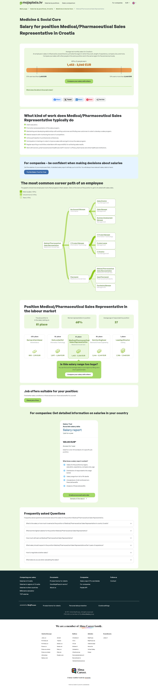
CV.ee (74, 643)
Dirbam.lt (75, 646)
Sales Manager (102, 209)
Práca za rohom (46, 649)
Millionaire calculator (27, 591)
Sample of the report (77, 498)
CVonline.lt (75, 638)
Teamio (59, 640)
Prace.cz (44, 646)
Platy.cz (59, 649)
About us (53, 587)
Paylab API (83, 587)
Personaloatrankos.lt (78, 655)
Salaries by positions (52, 3)
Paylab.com (60, 655)
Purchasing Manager (104, 285)
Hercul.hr (90, 646)
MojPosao (90, 638)
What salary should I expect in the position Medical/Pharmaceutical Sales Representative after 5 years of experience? (64, 545)
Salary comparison (68, 3)
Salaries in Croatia (26, 581)
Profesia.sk (45, 640)
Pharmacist (74, 277)
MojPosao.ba (91, 640)
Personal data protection (78, 606)
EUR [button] (126, 3)
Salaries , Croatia (41, 9)
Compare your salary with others (79, 81)
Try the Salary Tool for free (36, 172)
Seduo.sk (59, 646)
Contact (113, 581)
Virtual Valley (91, 649)
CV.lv (73, 640)
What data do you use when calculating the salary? (42, 560)
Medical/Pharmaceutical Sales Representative (52, 244)
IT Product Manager (77, 243)
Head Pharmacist (103, 277)
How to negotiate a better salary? (37, 552)
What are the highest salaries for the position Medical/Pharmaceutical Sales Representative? (56, 531)
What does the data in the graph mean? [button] (39, 90)
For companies (117, 3)
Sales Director (102, 201)
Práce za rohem (46, 652)
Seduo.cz (59, 643)
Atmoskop (44, 655)
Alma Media (86, 614)
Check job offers (33, 400)
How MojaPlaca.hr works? (59, 584)
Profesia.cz (45, 643)
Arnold (59, 638)
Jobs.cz (44, 638)
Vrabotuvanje (91, 643)
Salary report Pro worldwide (90, 581)
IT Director (100, 252)
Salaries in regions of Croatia (30, 584)
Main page (23, 9)
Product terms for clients (59, 581)
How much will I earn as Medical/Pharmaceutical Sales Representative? (49, 538)
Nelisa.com (45, 658)
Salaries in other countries (29, 587)
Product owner (102, 243)
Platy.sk (59, 652)
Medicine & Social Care (64, 9)
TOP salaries (24, 594)
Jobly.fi (105, 638)
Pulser (89, 652)
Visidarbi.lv (75, 649)
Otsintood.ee (76, 652)
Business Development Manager (105, 219)
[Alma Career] (79, 671)
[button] (134, 3)
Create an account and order (79, 495)
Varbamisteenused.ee (78, 661)
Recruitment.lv (76, 658)
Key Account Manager (77, 209)
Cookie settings (104, 606)
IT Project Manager (103, 235)
